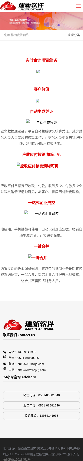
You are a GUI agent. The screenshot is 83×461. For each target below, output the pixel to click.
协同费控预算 (20, 35)
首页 (6, 35)
